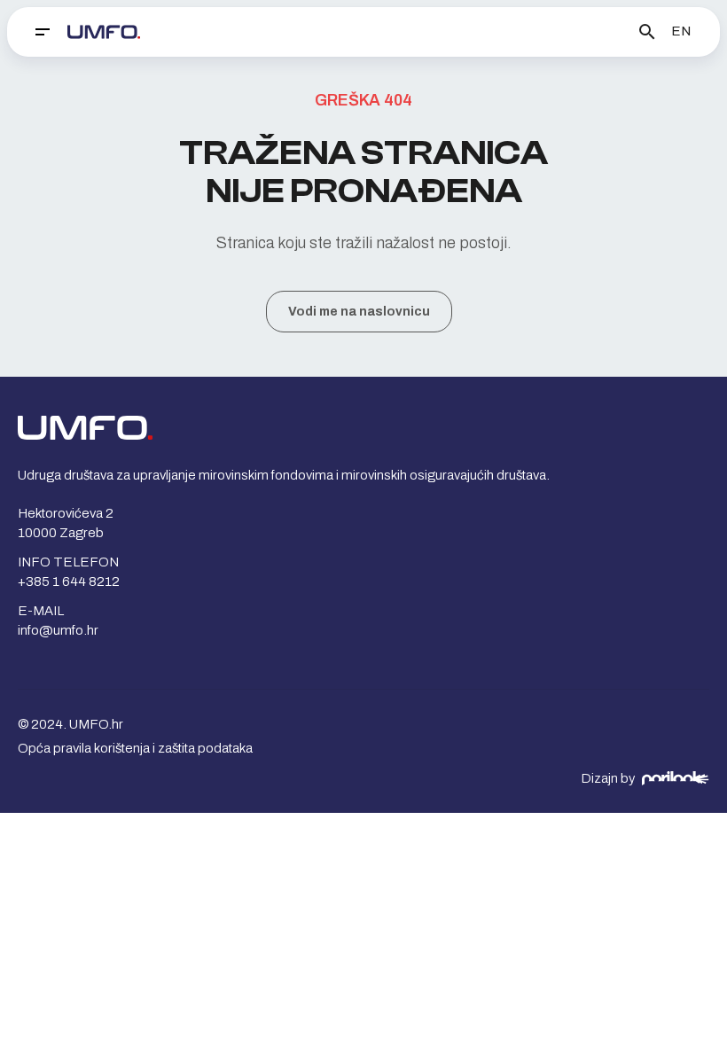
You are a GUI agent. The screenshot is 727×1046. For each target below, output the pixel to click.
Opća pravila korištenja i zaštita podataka (135, 748)
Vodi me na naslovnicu (359, 311)
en (681, 31)
